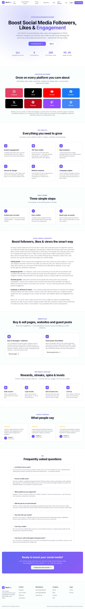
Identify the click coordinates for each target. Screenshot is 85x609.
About (54, 590)
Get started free (36, 44)
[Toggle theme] (66, 2)
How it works (22, 592)
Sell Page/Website (41, 592)
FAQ (54, 598)
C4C (54, 2)
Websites (46, 2)
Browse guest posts (53, 352)
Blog (54, 592)
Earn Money (60, 2)
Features (21, 590)
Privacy (71, 592)
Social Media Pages (25, 2)
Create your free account (41, 567)
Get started (78, 2)
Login (71, 2)
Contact (55, 595)
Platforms (21, 595)
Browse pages (13, 354)
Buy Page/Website (41, 590)
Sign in (52, 44)
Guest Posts (37, 2)
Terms (71, 590)
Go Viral (14, 2)
